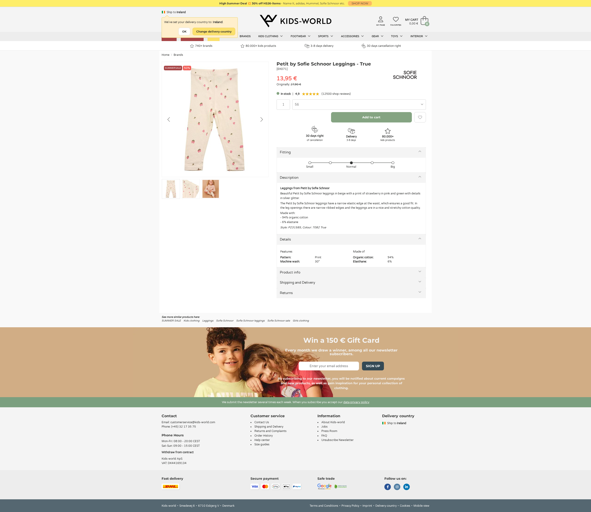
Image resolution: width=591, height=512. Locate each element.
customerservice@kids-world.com (192, 422)
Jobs (324, 426)
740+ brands (203, 46)
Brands (245, 36)
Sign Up (373, 366)
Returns (286, 293)
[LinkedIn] (406, 487)
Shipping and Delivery (297, 282)
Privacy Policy (350, 505)
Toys (395, 36)
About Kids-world (333, 422)
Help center (262, 440)
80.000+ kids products (261, 46)
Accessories (350, 36)
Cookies (405, 505)
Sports (323, 36)
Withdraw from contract (178, 452)
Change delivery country (214, 31)
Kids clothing (268, 36)
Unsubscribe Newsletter (337, 440)
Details (285, 239)
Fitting (285, 152)
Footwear (299, 36)
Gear (376, 36)
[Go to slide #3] (211, 189)
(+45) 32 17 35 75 (183, 426)
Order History (263, 435)
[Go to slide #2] (191, 189)
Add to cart (371, 117)
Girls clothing (301, 320)
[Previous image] (169, 119)
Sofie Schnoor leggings (250, 320)
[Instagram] (397, 487)
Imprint (367, 505)
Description (289, 178)
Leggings (207, 320)
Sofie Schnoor (224, 320)
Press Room (329, 431)
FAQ (324, 435)
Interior (417, 36)
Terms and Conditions (324, 505)
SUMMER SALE (171, 320)
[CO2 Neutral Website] (341, 486)
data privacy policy (356, 402)
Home (165, 55)
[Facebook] (387, 487)
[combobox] (359, 104)
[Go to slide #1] (171, 189)
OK (184, 31)
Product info (290, 272)
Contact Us (261, 422)
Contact (169, 416)
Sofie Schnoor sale (278, 320)
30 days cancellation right (384, 46)
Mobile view (421, 505)
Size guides (261, 444)
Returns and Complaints (270, 431)
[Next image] (261, 119)
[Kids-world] (295, 21)
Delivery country (386, 505)
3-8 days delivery (322, 46)
